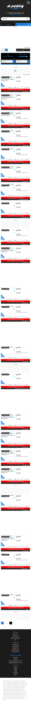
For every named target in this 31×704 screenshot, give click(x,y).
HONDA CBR (15, 644)
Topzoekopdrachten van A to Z (15, 662)
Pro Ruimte (15, 657)
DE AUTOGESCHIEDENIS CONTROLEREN (15, 89)
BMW (15, 674)
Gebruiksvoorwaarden (15, 638)
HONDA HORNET (15, 651)
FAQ (15, 639)
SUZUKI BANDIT (15, 646)
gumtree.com (25, 91)
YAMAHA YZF (15, 648)
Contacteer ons (15, 636)
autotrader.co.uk (24, 217)
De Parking (16, 7)
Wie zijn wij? (15, 634)
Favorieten (3, 85)
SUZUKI (15, 671)
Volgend (10, 623)
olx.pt (27, 609)
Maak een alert (23, 24)
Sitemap (15, 659)
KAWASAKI (15, 672)
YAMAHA (15, 667)
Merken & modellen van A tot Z (15, 661)
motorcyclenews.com (23, 199)
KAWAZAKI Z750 (15, 649)
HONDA (15, 669)
